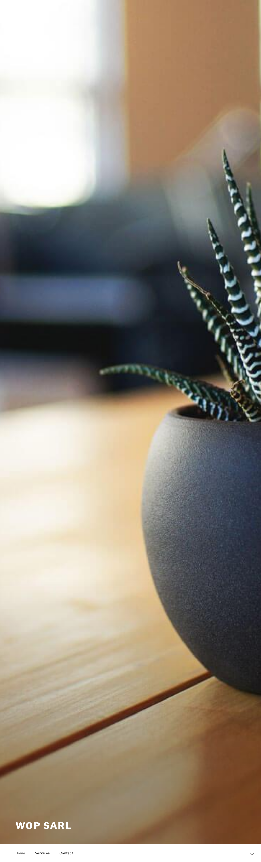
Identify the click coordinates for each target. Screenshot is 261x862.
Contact (66, 853)
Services (42, 853)
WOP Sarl (43, 825)
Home (20, 853)
